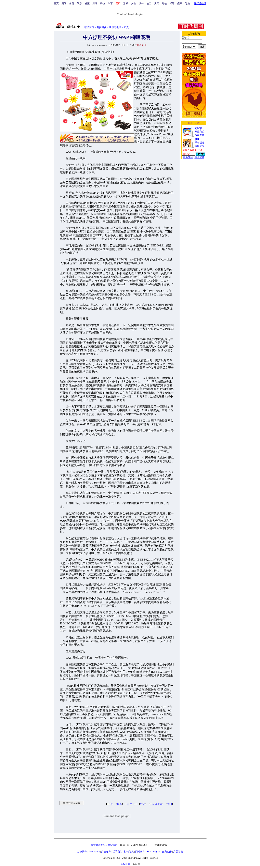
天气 (156, 3)
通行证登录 (200, 3)
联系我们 (117, 851)
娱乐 (79, 3)
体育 (71, 3)
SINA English (153, 851)
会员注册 (167, 851)
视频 (87, 3)
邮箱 (172, 3)
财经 (94, 3)
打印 (142, 804)
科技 (102, 3)
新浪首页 (89, 27)
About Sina (94, 851)
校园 (148, 3)
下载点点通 (156, 804)
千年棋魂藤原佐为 (199, 143)
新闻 (64, 3)
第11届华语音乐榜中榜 (90, 136)
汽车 (110, 3)
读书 (141, 3)
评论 (109, 804)
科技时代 (101, 27)
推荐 (119, 804)
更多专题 (188, 157)
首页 (56, 3)
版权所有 (125, 864)
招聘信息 (129, 851)
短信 (164, 3)
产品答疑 (178, 851)
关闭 (169, 804)
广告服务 (106, 851)
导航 (187, 3)
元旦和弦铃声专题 (199, 132)
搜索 (179, 3)
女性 (133, 3)
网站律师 (140, 851)
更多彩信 (199, 157)
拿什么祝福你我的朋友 (90, 140)
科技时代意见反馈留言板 (104, 845)
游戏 (125, 3)
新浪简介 (82, 851)
